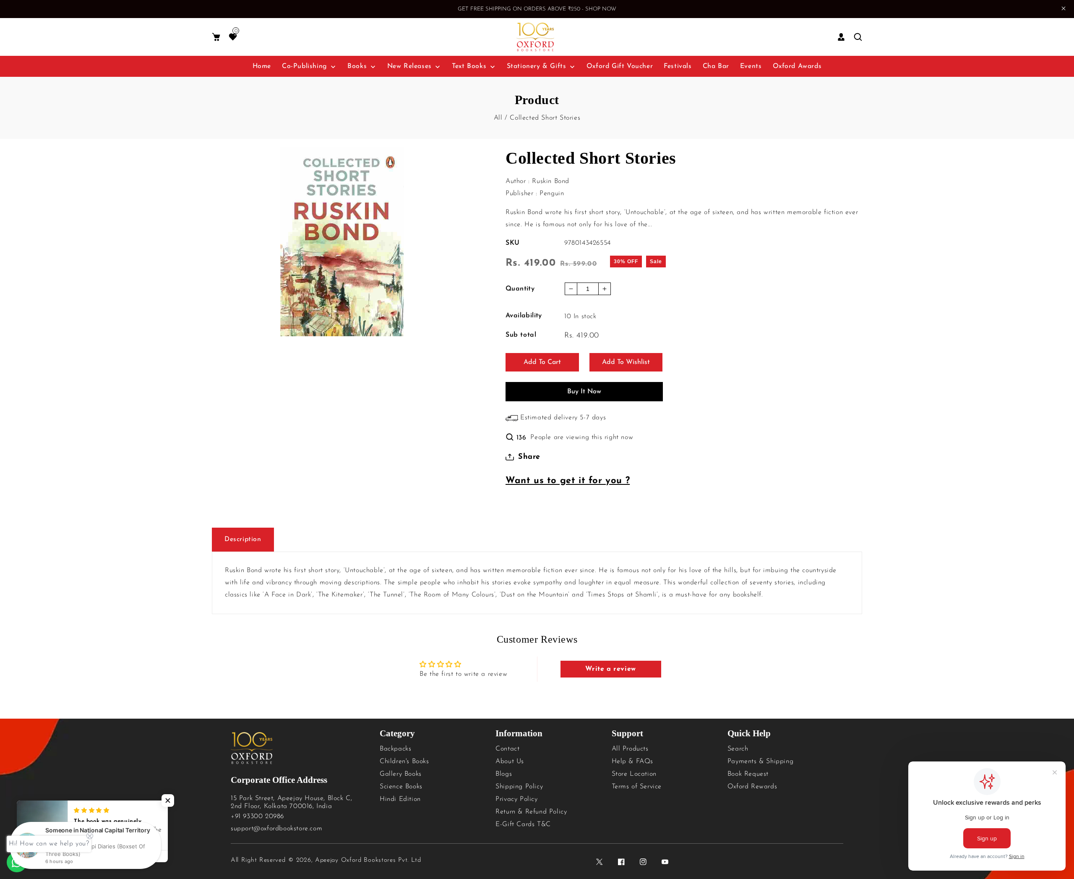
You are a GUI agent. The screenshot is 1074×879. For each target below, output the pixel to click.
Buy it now (584, 391)
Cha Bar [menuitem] (716, 66)
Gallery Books (401, 774)
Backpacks (395, 749)
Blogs (503, 774)
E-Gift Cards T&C (523, 824)
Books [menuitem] (357, 66)
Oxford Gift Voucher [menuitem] (620, 66)
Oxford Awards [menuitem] (797, 66)
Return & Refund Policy (531, 811)
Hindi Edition (400, 799)
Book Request (748, 774)
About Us (509, 761)
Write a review (610, 669)
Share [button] (529, 457)
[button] (216, 37)
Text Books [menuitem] (469, 66)
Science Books (401, 786)
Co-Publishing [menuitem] (304, 66)
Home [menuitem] (262, 66)
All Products (630, 749)
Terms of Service (637, 786)
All (498, 118)
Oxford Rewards (752, 786)
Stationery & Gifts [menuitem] (536, 66)
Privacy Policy (516, 799)
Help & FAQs (633, 761)
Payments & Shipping (760, 761)
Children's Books (404, 761)
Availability (524, 315)
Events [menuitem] (751, 66)
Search (737, 749)
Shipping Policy (519, 786)
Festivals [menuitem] (677, 66)
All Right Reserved (258, 860)
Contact (507, 749)
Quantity (520, 288)
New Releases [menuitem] (409, 66)
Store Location (634, 774)
